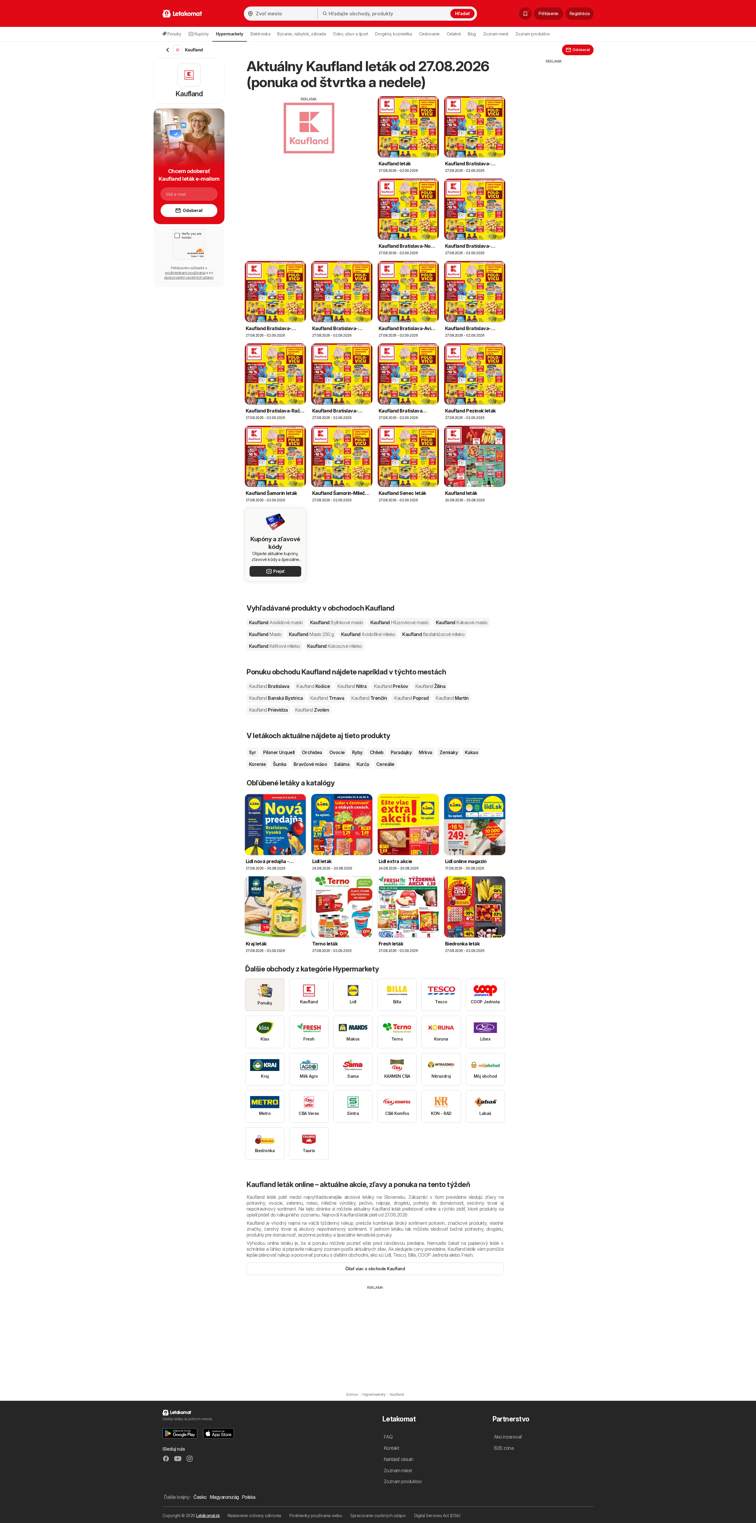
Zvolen (312, 710)
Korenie (257, 764)
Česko (199, 1497)
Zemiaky (448, 752)
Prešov (391, 686)
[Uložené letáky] (525, 13)
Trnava (327, 698)
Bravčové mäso (310, 764)
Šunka (279, 764)
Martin (452, 698)
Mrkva (425, 752)
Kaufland (276, 622)
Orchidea (312, 752)
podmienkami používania (185, 272)
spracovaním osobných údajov (188, 277)
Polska (248, 1497)
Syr (252, 752)
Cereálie (385, 764)
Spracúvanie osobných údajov (378, 1515)
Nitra (352, 686)
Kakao (471, 752)
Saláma (341, 764)
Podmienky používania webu (315, 1515)
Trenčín (369, 698)
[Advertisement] (309, 143)
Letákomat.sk (208, 1515)
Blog (472, 33)
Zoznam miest (495, 33)
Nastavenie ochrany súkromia (254, 1515)
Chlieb (377, 752)
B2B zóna (504, 1448)
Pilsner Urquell (278, 752)
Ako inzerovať (508, 1437)
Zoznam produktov (532, 33)
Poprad (411, 698)
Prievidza (268, 710)
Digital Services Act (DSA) (437, 1515)
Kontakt (391, 1448)
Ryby (357, 752)
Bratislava (269, 686)
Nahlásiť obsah (398, 1459)
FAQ (388, 1437)
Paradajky (401, 752)
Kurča (362, 764)
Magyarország (224, 1497)
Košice (313, 686)
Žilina (430, 686)
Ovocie (337, 752)
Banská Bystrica (276, 698)
